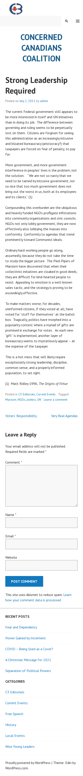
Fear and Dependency (21, 627)
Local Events (15, 735)
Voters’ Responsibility (21, 416)
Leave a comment (55, 400)
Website (11, 557)
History (10, 724)
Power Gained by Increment (25, 638)
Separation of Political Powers (28, 670)
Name (10, 514)
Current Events (46, 394)
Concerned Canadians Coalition (41, 48)
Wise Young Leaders (20, 746)
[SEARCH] (66, 21)
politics (31, 400)
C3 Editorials (26, 394)
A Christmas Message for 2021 (28, 660)
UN (39, 400)
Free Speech (14, 714)
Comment (13, 462)
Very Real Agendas (64, 416)
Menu (77, 21)
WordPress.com (16, 768)
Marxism (10, 400)
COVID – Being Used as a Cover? (29, 649)
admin (44, 101)
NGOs (21, 400)
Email (10, 536)
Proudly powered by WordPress (27, 762)
